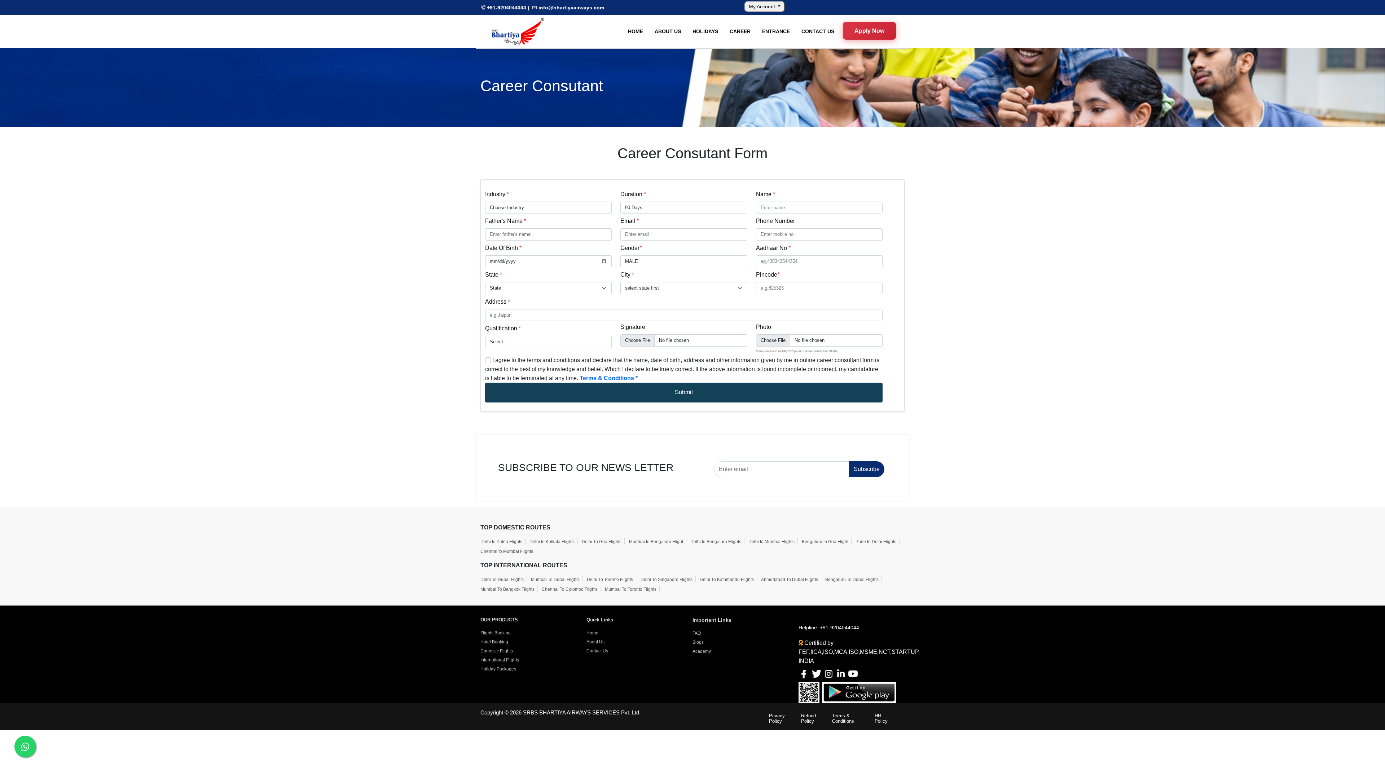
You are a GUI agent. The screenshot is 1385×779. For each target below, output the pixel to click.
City (627, 275)
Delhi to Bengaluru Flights (715, 541)
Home (592, 632)
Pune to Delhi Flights (876, 541)
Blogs (698, 642)
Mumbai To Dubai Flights (555, 579)
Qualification (503, 328)
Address (497, 302)
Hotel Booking (494, 641)
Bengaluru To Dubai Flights (852, 579)
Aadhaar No (773, 248)
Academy (701, 651)
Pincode (767, 275)
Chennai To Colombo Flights (570, 589)
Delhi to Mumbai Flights (771, 541)
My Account (763, 6)
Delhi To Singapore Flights (666, 579)
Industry (497, 194)
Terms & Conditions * (609, 378)
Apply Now (869, 31)
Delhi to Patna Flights (501, 541)
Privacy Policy (777, 718)
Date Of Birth (503, 248)
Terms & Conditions (843, 718)
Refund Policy (808, 718)
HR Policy (881, 718)
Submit (684, 392)
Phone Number (775, 221)
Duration (633, 194)
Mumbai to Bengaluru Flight (656, 541)
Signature (632, 327)
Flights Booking (495, 632)
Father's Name (505, 221)
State (493, 275)
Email (629, 221)
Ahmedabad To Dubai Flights (789, 579)
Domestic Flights (496, 650)
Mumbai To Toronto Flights (630, 589)
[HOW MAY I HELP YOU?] (25, 746)
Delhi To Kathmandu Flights (727, 579)
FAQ (696, 633)
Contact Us (597, 650)
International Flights (499, 660)
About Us (595, 641)
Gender (631, 248)
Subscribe (867, 469)
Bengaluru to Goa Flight (825, 541)
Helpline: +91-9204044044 (829, 627)
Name (765, 194)
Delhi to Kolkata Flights (552, 541)
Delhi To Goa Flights (601, 541)
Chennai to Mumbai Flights (506, 551)
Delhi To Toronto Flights (610, 579)
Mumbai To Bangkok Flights (507, 589)
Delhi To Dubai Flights (502, 579)
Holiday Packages (498, 669)
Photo (763, 327)
